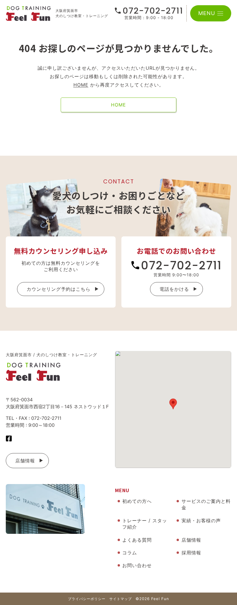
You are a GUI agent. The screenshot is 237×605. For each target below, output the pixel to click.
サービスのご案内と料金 (206, 504)
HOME (80, 85)
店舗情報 (25, 461)
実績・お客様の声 (201, 520)
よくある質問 (137, 540)
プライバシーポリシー (86, 599)
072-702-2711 (153, 10)
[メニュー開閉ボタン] (220, 13)
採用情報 (191, 553)
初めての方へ (137, 501)
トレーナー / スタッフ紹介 (144, 524)
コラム (129, 553)
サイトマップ (120, 599)
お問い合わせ (137, 565)
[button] (173, 403)
